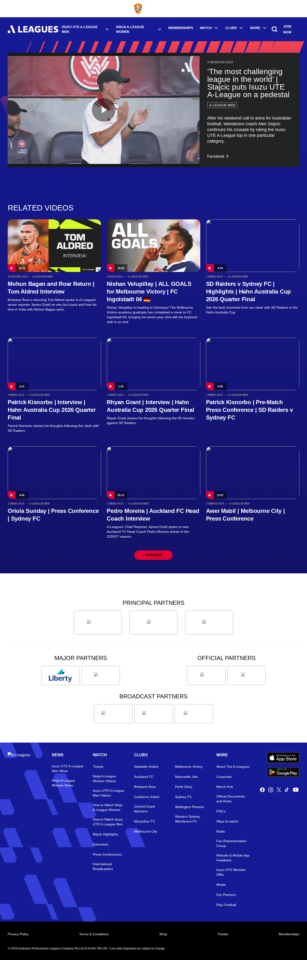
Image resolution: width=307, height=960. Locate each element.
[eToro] (101, 675)
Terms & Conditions (94, 934)
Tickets (98, 766)
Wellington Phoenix (189, 807)
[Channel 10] (113, 713)
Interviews (100, 844)
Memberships (180, 28)
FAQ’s (220, 811)
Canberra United (146, 797)
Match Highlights (105, 834)
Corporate (224, 777)
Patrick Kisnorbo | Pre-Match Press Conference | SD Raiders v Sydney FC (249, 410)
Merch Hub (224, 787)
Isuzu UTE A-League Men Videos (108, 793)
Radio (220, 831)
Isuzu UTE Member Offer (231, 872)
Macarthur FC (144, 821)
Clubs (231, 28)
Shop (163, 934)
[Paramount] (153, 713)
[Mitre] (206, 675)
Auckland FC (144, 777)
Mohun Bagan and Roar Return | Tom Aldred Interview (51, 288)
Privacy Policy (18, 934)
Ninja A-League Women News (63, 783)
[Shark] (209, 622)
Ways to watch (227, 821)
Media (221, 885)
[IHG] (247, 675)
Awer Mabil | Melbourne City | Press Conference (245, 515)
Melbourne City (145, 831)
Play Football (226, 905)
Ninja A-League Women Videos (104, 778)
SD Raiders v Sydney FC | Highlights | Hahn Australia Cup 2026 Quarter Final (248, 291)
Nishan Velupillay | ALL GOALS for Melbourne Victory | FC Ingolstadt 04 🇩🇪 (149, 291)
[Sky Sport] (194, 713)
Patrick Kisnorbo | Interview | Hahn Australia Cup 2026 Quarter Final (52, 410)
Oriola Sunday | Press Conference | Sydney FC (53, 515)
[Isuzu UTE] (98, 622)
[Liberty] (60, 675)
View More (153, 555)
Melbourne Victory (189, 766)
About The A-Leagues (232, 766)
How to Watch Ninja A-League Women (107, 807)
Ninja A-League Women (130, 29)
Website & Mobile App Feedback (232, 857)
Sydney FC (183, 797)
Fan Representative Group (231, 843)
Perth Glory (183, 787)
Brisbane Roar (145, 787)
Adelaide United (146, 766)
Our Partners (226, 895)
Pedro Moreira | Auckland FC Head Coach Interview (153, 515)
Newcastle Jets (186, 777)
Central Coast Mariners (144, 808)
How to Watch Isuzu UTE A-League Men (108, 821)
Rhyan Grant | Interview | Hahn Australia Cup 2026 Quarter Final (150, 406)
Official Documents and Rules (230, 798)
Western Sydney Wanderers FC (187, 819)
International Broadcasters (103, 866)
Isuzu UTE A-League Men (80, 29)
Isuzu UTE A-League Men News (67, 768)
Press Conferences (107, 854)
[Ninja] (153, 622)
